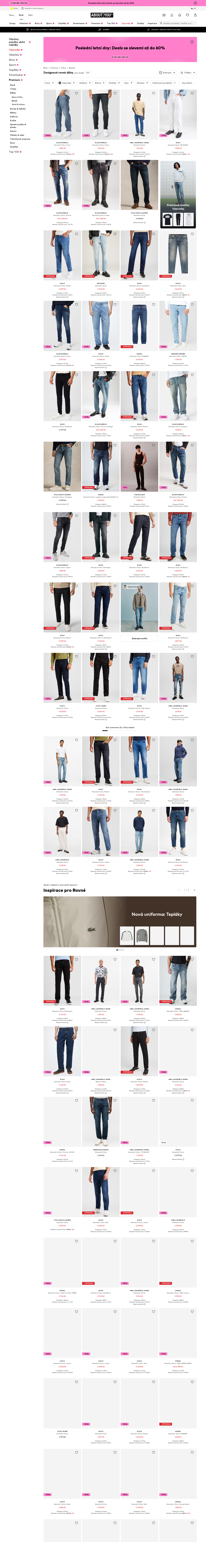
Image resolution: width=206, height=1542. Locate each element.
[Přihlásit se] (171, 15)
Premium (54, 68)
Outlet (15, 8)
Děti (30, 15)
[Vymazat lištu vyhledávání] (195, 23)
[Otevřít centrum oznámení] (179, 15)
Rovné (72, 68)
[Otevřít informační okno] (195, 3)
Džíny (63, 68)
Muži (21, 15)
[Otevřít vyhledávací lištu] (160, 23)
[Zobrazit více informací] (62, 156)
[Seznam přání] (187, 15)
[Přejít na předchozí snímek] (179, 890)
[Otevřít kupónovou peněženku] (164, 15)
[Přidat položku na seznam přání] (76, 93)
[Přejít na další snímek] (194, 890)
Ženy (11, 15)
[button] (167, 72)
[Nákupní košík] (195, 15)
